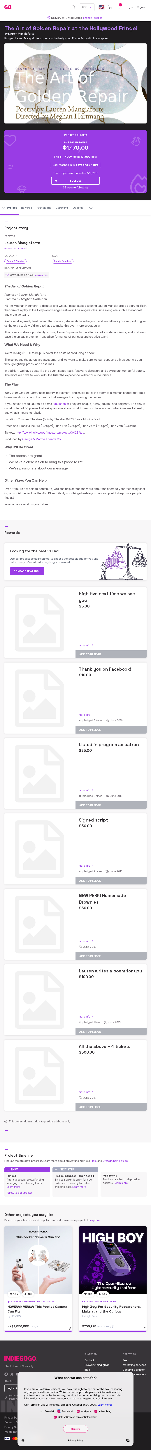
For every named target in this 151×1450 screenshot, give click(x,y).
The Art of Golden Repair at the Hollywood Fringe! (71, 28)
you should (60, 404)
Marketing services (134, 1364)
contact (22, 248)
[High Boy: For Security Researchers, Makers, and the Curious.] (113, 1260)
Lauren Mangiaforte (21, 33)
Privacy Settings (14, 1427)
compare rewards (26, 571)
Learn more (13, 1186)
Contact (89, 1360)
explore (95, 1220)
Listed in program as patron (109, 744)
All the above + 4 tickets (104, 1046)
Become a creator (134, 1369)
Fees (126, 1360)
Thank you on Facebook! (105, 669)
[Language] (101, 7)
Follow (75, 180)
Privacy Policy (13, 1417)
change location (93, 17)
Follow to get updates (20, 1192)
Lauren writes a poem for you (110, 971)
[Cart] (110, 7)
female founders (62, 261)
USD (84, 7)
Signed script (93, 820)
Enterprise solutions (135, 1374)
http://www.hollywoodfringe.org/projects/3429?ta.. (50, 432)
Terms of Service (14, 1422)
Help (94, 1160)
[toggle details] (72, 1330)
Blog (87, 1369)
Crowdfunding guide (115, 1160)
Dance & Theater (15, 261)
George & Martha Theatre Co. (42, 439)
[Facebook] (6, 1374)
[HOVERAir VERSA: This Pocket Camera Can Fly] (38, 1260)
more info (10, 248)
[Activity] (119, 7)
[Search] (74, 7)
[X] (12, 1374)
